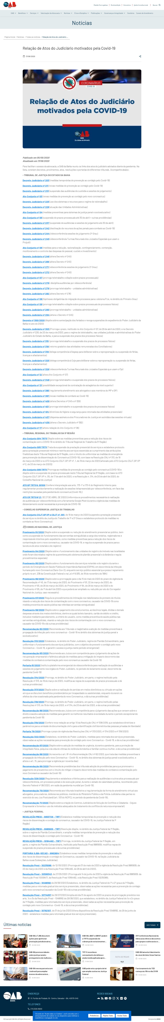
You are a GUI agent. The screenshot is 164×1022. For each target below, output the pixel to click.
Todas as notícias (33, 37)
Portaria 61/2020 (31, 665)
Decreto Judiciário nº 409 (36, 401)
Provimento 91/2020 (33, 532)
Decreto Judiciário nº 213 (36, 191)
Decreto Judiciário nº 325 (36, 360)
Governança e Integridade (113, 13)
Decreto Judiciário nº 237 (36, 223)
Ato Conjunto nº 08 (33, 299)
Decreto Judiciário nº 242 (36, 228)
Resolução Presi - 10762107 (37, 910)
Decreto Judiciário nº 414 (36, 411)
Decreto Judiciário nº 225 (36, 201)
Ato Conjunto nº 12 (32, 374)
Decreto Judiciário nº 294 (36, 315)
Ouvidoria (130, 13)
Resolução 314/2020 (33, 677)
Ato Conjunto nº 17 (32, 427)
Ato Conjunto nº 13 (32, 385)
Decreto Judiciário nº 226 (36, 207)
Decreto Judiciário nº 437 (36, 417)
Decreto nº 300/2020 (34, 320)
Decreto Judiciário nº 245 (36, 239)
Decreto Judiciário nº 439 (36, 422)
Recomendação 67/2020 (36, 745)
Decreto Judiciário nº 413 (36, 406)
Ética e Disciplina (80, 13)
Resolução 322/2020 (34, 736)
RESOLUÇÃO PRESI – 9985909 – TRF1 (41, 829)
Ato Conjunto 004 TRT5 (35, 438)
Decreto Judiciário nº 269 (36, 261)
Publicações (95, 13)
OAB (12, 13)
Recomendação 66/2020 (36, 710)
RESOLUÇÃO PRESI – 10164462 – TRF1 (42, 841)
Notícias (67, 13)
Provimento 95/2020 (33, 563)
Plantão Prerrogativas (101, 5)
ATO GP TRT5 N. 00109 (34, 485)
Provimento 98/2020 (33, 610)
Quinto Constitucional (141, 5)
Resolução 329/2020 (34, 778)
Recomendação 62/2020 (36, 629)
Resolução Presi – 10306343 (37, 874)
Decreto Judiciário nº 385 (36, 390)
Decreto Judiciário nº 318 (36, 346)
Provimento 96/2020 (33, 578)
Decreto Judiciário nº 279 (36, 288)
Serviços (33, 13)
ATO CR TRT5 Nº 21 (32, 497)
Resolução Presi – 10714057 (37, 895)
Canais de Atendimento (144, 13)
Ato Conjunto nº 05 (32, 217)
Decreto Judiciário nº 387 (36, 396)
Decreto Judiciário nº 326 (36, 369)
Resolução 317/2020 (33, 689)
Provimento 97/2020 (33, 597)
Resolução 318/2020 (33, 701)
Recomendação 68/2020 (35, 754)
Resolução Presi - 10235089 (37, 865)
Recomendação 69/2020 (36, 766)
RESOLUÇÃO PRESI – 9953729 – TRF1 (41, 816)
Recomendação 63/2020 (36, 653)
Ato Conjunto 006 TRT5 (35, 469)
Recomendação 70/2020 (36, 790)
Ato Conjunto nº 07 (32, 277)
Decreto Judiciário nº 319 (36, 351)
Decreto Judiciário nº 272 (36, 272)
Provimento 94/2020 (33, 551)
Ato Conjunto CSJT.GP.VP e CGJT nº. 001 (43, 514)
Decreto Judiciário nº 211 (35, 185)
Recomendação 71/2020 (36, 802)
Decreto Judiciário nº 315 (36, 341)
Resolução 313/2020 (33, 641)
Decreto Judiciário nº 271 (36, 267)
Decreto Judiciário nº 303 (36, 329)
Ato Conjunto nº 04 (32, 212)
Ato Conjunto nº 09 (32, 304)
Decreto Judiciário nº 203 (36, 180)
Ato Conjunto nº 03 (32, 196)
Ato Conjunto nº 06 (32, 247)
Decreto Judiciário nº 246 (36, 256)
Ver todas (150, 925)
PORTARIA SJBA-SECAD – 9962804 (41, 853)
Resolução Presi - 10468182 (37, 882)
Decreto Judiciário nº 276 (36, 283)
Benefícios (22, 13)
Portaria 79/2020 (32, 731)
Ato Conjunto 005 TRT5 (35, 447)
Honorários (127, 5)
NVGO (159, 1019)
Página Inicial (9, 37)
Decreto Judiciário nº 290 (36, 309)
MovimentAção (115, 5)
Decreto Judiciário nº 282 (36, 293)
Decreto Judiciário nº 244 (36, 233)
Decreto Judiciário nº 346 (36, 380)
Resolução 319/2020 (33, 722)
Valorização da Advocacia (50, 13)
